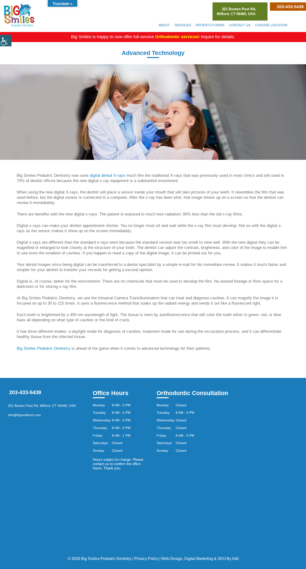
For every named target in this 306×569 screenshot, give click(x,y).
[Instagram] (300, 25)
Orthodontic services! (177, 36)
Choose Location (271, 25)
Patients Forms (210, 25)
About (164, 25)
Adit (235, 559)
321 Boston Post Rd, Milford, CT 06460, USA (236, 11)
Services (183, 25)
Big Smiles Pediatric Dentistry (43, 348)
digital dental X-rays (107, 175)
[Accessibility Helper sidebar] (5, 40)
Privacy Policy (146, 559)
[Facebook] (294, 25)
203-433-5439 (24, 392)
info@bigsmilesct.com (24, 415)
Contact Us (240, 25)
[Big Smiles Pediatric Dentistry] (19, 15)
